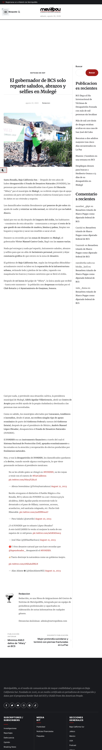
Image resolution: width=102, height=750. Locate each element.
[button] (19, 2)
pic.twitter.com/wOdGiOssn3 (47, 533)
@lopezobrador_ (17, 550)
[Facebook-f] (6, 696)
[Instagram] (23, 696)
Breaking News (10, 738)
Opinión (7, 733)
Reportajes (8, 724)
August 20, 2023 (43, 519)
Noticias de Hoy (37, 73)
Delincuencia (9, 729)
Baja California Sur (76, 718)
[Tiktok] (35, 696)
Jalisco (72, 723)
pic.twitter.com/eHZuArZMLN (23, 564)
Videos (72, 741)
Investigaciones (10, 720)
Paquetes (40, 727)
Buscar (79, 66)
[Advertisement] (51, 44)
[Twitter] (12, 696)
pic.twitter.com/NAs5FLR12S (23, 479)
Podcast (72, 736)
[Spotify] (29, 696)
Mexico (72, 727)
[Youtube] (18, 696)
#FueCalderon (39, 476)
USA (71, 732)
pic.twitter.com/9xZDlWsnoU (33, 512)
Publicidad (41, 718)
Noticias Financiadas (45, 723)
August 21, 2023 (59, 486)
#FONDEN (48, 472)
